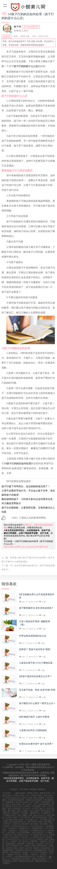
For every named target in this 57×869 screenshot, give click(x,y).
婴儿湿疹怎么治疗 (21, 835)
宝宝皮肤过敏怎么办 (39, 835)
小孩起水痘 (7, 835)
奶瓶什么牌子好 (25, 848)
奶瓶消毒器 (10, 844)
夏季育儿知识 (45, 793)
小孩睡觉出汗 (46, 813)
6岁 (27, 796)
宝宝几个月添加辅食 (38, 852)
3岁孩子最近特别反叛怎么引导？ (35, 676)
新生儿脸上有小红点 (37, 815)
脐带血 (27, 806)
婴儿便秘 (43, 824)
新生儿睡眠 (22, 815)
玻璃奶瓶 (33, 841)
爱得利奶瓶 (42, 846)
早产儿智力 (27, 804)
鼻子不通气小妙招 (35, 822)
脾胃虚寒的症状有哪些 (21, 859)
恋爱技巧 (6, 863)
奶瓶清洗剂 (45, 848)
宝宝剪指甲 (14, 837)
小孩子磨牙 (10, 833)
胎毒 (50, 817)
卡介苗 (34, 809)
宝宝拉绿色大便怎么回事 (13, 820)
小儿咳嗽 (48, 833)
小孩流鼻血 (23, 831)
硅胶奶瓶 (30, 844)
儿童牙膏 (34, 855)
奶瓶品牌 (20, 844)
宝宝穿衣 (26, 809)
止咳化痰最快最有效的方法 (24, 857)
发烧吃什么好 (24, 828)
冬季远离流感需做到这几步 (32, 635)
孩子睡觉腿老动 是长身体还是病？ (36, 608)
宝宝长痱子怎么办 (13, 839)
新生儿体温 (16, 804)
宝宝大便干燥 (24, 817)
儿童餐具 (13, 841)
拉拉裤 (9, 857)
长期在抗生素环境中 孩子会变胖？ (36, 743)
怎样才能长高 (37, 833)
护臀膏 (25, 855)
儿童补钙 (16, 824)
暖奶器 (36, 848)
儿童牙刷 (43, 855)
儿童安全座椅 (19, 793)
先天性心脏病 (11, 817)
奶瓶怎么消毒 (29, 846)
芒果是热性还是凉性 (16, 800)
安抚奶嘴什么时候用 (23, 850)
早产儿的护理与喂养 (42, 804)
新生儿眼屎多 (39, 798)
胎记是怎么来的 (21, 802)
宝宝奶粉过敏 (45, 820)
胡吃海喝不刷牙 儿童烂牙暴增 (34, 716)
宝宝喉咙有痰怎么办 (38, 831)
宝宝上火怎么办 (29, 839)
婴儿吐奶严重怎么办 (18, 822)
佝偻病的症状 (37, 828)
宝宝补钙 (6, 824)
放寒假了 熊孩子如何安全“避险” (35, 649)
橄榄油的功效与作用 (43, 861)
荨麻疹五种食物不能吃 (41, 859)
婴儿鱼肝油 (23, 841)
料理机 (18, 855)
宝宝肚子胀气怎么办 (20, 826)
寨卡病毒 (11, 811)
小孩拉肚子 (12, 831)
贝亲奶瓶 (43, 841)
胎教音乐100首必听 (34, 800)
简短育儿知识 (36, 796)
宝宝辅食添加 (15, 852)
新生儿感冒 (34, 811)
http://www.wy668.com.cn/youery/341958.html (26, 546)
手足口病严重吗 (23, 833)
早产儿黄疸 (34, 802)
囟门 (45, 806)
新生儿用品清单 (14, 809)
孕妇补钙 (25, 824)
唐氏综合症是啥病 (39, 817)
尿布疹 (40, 839)
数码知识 (33, 789)
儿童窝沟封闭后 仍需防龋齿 (33, 730)
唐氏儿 (42, 809)
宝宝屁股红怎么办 (37, 837)
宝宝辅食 (24, 813)
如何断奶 (15, 813)
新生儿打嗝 (27, 798)
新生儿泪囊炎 (22, 811)
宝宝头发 (24, 837)
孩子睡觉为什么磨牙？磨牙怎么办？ (37, 703)
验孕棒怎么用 (42, 857)
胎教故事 (9, 802)
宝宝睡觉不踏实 (9, 815)
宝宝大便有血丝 (36, 826)
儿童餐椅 (9, 855)
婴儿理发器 (45, 811)
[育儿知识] (28, 7)
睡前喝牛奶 (34, 813)
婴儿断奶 (48, 822)
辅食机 (25, 852)
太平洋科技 (24, 789)
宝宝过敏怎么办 (31, 820)
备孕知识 (27, 525)
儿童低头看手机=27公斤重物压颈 (35, 662)
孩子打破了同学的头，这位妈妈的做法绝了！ (26, 486)
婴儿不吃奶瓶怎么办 (14, 846)
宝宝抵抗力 (12, 828)
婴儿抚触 (34, 824)
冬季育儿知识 (18, 796)
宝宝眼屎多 (36, 806)
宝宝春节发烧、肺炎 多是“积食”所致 (37, 689)
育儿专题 (6, 793)
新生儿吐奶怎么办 (13, 798)
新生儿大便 (17, 806)
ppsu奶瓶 (39, 844)
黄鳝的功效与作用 (26, 861)
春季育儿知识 (32, 793)
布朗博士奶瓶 (11, 848)
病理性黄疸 (45, 802)
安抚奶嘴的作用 (40, 850)
